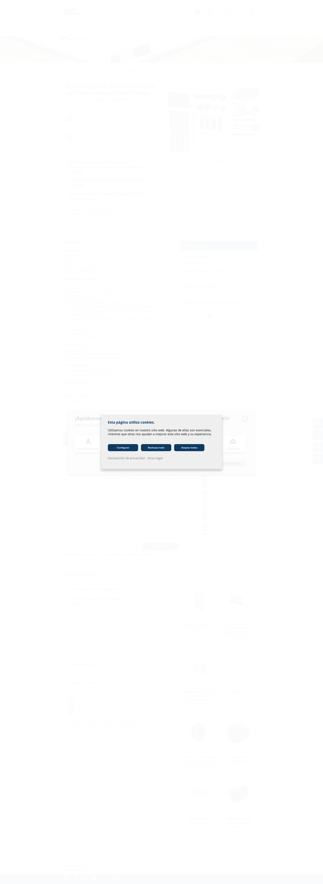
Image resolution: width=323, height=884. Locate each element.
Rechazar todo (156, 447)
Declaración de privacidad (126, 458)
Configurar (123, 447)
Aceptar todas (189, 447)
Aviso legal (155, 458)
